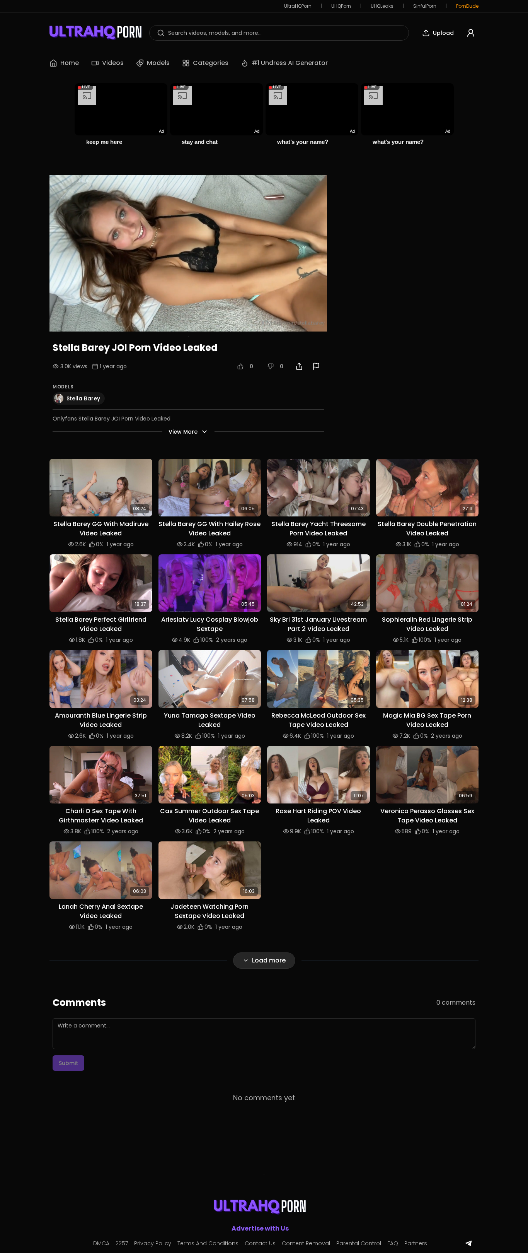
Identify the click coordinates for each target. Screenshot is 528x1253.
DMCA (101, 1243)
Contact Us (260, 1243)
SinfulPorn (424, 6)
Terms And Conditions (207, 1243)
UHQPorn (341, 6)
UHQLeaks (382, 6)
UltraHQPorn (298, 6)
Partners (415, 1243)
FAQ (392, 1243)
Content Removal (306, 1243)
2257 (122, 1243)
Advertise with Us (260, 1228)
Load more (269, 960)
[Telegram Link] (468, 1243)
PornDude (467, 6)
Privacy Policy (152, 1243)
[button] (100, 487)
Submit (68, 1063)
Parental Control (358, 1243)
